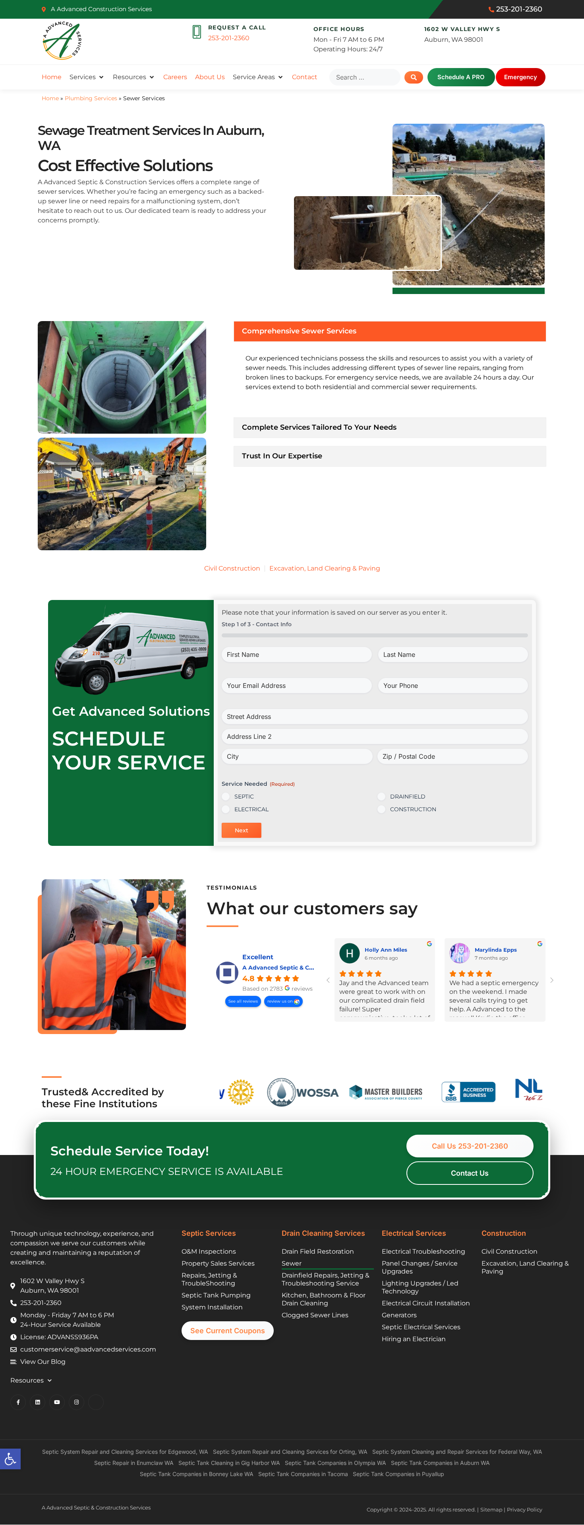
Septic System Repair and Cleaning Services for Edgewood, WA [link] (125, 1451)
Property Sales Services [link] (218, 1263)
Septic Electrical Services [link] (421, 1327)
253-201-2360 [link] (228, 38)
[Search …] (364, 77)
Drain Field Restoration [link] (318, 1251)
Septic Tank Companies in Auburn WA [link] (440, 1462)
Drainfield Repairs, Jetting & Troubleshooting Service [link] (325, 1279)
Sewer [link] (292, 1263)
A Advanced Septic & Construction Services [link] (305, 967)
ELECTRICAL (251, 809)
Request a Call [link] (237, 27)
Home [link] (50, 98)
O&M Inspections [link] (209, 1251)
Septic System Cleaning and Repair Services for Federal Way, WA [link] (457, 1451)
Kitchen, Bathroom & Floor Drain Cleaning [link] (323, 1299)
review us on (280, 1001)
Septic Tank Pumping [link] (216, 1295)
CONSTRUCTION (413, 809)
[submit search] (413, 77)
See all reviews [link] (243, 1001)
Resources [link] (27, 1380)
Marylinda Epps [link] (496, 950)
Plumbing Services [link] (91, 98)
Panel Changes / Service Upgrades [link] (420, 1267)
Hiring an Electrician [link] (414, 1339)
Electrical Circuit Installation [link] (426, 1303)
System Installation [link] (212, 1307)
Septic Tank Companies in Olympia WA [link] (335, 1462)
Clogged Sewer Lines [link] (315, 1315)
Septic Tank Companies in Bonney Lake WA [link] (196, 1473)
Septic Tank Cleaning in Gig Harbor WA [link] (229, 1462)
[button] (87, 77)
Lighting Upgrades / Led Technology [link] (420, 1287)
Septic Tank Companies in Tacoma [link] (303, 1473)
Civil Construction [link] (232, 568)
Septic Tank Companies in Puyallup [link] (398, 1473)
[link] (10, 1459)
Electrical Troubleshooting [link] (423, 1251)
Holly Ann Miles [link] (386, 950)
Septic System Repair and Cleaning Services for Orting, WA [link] (290, 1451)
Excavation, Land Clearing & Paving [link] (324, 568)
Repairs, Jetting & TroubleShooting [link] (209, 1279)
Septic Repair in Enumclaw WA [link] (134, 1462)
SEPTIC (244, 796)
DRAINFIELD (407, 796)
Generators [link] (399, 1315)
